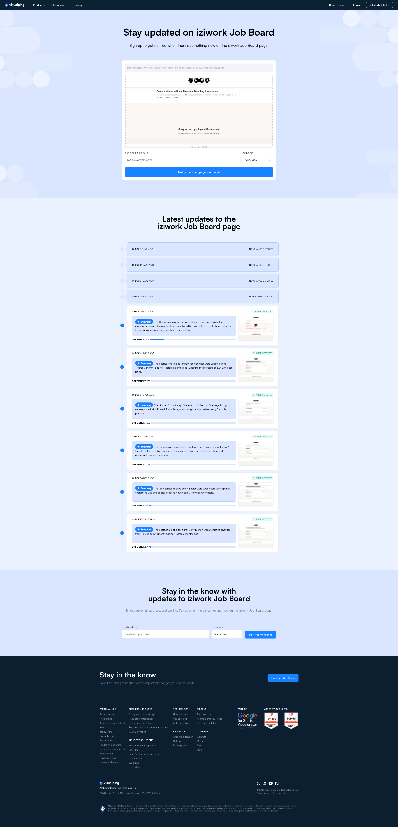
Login (356, 5)
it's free (379, 5)
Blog (199, 749)
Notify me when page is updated (199, 172)
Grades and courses (110, 744)
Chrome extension (183, 736)
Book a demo (337, 5)
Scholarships (106, 753)
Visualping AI (180, 718)
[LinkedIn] (264, 783)
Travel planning (108, 757)
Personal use (204, 714)
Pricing (78, 5)
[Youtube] (270, 783)
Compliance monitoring (141, 723)
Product (37, 5)
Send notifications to (136, 152)
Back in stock (107, 714)
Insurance (134, 762)
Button (177, 741)
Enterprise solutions (207, 723)
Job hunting (106, 731)
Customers (58, 5)
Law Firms (134, 749)
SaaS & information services (144, 754)
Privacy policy (263, 793)
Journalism (134, 767)
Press (200, 745)
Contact (201, 736)
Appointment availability (112, 723)
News (103, 727)
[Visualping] (14, 5)
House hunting (108, 736)
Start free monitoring (261, 634)
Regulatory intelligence (141, 718)
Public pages (180, 745)
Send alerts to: (130, 627)
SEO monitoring (137, 731)
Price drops (106, 718)
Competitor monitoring (141, 714)
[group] (199, 130)
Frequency (248, 152)
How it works (180, 714)
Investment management (142, 745)
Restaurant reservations (112, 749)
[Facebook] (276, 783)
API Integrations (181, 723)
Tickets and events (110, 762)
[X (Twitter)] (258, 783)
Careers (201, 741)
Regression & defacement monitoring (149, 727)
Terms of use (279, 793)
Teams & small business (209, 718)
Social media (106, 740)
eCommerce (136, 758)
